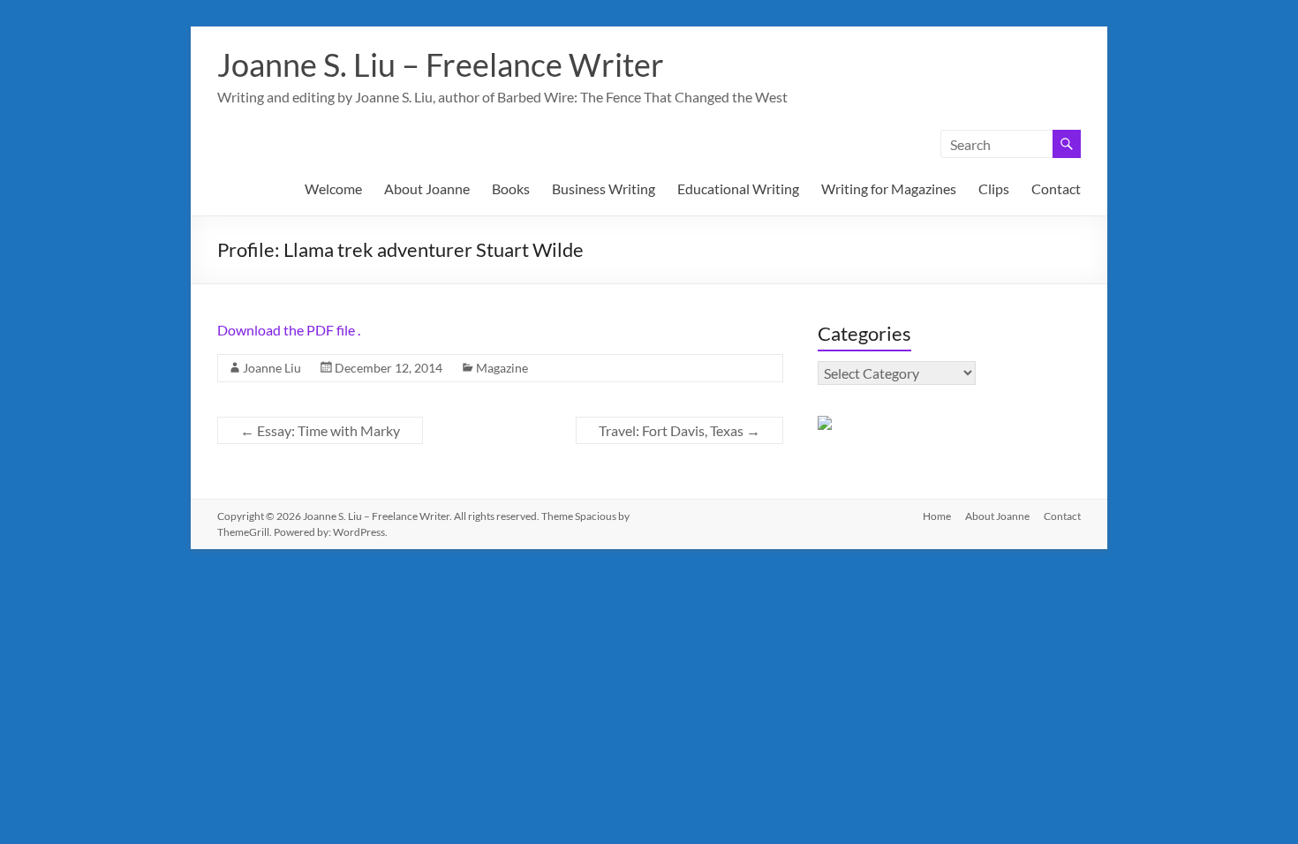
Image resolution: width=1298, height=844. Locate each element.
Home (937, 516)
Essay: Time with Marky (320, 430)
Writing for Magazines (888, 188)
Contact (1056, 188)
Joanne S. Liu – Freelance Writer (440, 64)
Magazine (502, 367)
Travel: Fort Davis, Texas (679, 430)
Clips (993, 188)
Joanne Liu (272, 367)
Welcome (333, 188)
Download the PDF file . (288, 329)
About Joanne (427, 188)
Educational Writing (738, 188)
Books (511, 188)
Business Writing (603, 188)
